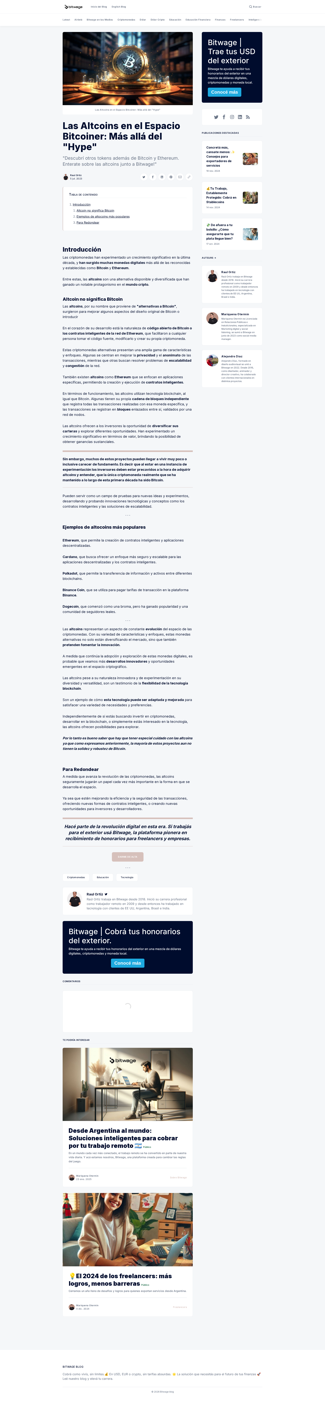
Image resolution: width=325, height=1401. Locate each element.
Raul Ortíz (76, 175)
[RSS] (248, 117)
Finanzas (220, 19)
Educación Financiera (198, 19)
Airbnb (78, 19)
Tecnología (127, 877)
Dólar (143, 19)
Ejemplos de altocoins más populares (103, 216)
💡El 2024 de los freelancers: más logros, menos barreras (120, 1279)
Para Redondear (88, 222)
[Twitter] (106, 894)
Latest (66, 19)
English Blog (119, 6)
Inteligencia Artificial (261, 19)
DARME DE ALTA (127, 856)
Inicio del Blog (99, 6)
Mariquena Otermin (87, 1175)
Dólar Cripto (158, 19)
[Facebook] (224, 117)
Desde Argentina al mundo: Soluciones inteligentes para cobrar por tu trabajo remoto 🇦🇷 (123, 1138)
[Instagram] (232, 117)
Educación (175, 19)
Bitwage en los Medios (100, 19)
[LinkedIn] (240, 117)
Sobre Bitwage (178, 1177)
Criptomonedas (126, 19)
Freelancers (237, 19)
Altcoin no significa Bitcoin (95, 210)
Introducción (81, 204)
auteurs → (209, 257)
